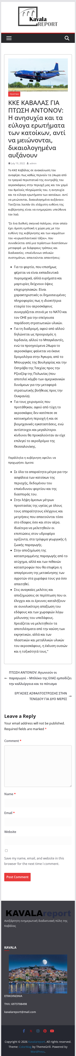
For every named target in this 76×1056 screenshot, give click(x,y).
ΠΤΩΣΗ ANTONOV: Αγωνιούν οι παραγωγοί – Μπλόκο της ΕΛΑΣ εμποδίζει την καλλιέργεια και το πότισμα (40, 678)
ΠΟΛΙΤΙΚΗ (14, 94)
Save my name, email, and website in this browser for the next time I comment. (34, 861)
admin (33, 163)
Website (10, 832)
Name (10, 794)
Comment (12, 741)
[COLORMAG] (38, 911)
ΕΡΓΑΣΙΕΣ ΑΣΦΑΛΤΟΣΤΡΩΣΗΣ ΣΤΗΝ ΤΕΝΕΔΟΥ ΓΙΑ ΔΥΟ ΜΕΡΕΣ (41, 696)
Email (9, 813)
